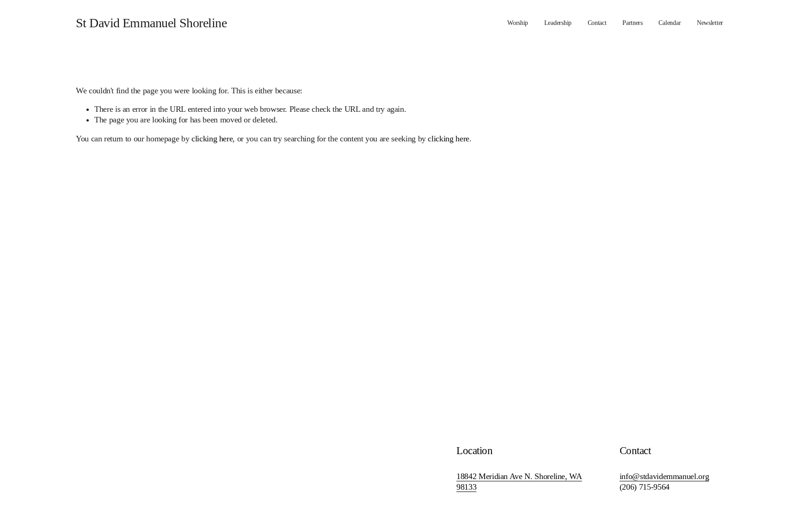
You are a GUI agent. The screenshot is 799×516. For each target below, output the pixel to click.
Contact (597, 22)
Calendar (669, 22)
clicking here (212, 138)
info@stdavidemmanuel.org (664, 476)
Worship (517, 22)
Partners (632, 22)
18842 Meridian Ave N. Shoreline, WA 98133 (519, 482)
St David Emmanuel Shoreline (151, 23)
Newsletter (710, 22)
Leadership (558, 22)
